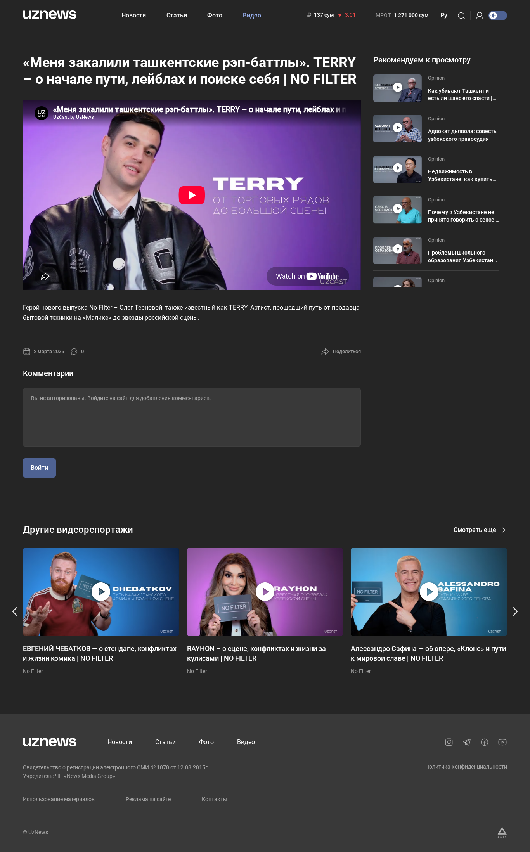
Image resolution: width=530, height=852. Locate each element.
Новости (133, 15)
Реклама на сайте (148, 799)
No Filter (33, 671)
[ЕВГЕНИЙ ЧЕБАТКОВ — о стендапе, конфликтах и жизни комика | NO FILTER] (101, 592)
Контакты (214, 799)
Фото (214, 15)
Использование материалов (59, 799)
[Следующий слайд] (515, 611)
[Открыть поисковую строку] (464, 15)
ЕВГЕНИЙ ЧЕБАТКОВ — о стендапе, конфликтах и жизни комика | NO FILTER (100, 653)
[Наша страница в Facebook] (484, 742)
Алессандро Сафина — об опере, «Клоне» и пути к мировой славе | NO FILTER (428, 653)
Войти (39, 467)
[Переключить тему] (497, 15)
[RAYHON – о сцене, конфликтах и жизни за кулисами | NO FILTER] (265, 592)
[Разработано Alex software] (502, 832)
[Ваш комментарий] (192, 417)
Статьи (176, 15)
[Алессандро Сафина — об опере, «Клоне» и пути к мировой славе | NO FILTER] (429, 592)
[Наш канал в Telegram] (466, 742)
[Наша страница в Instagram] (449, 742)
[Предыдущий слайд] (15, 611)
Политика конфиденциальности (466, 767)
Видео (252, 15)
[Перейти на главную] (49, 14)
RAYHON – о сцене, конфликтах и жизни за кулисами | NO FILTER (256, 653)
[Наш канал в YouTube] (502, 742)
